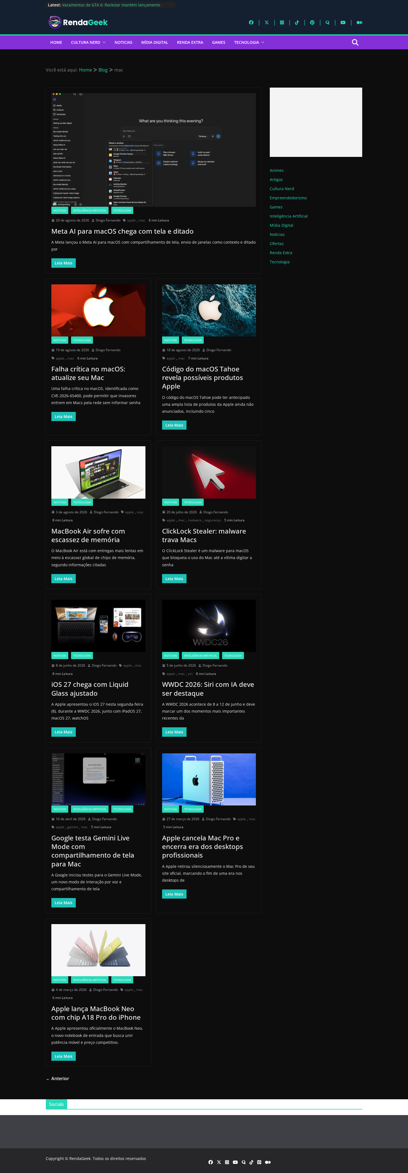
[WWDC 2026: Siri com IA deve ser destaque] (209, 626)
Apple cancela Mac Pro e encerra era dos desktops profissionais (202, 846)
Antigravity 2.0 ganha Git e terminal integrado (104, 4)
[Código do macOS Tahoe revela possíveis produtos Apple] (209, 310)
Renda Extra (190, 42)
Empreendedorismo (288, 197)
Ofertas (277, 243)
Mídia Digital (154, 42)
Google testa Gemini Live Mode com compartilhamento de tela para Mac (92, 850)
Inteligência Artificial (89, 210)
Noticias (123, 42)
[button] (103, 42)
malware (195, 520)
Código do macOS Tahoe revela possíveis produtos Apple (202, 377)
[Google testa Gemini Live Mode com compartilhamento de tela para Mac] (98, 779)
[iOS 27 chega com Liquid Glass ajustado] (98, 626)
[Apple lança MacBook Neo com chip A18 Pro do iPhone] (98, 950)
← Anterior (57, 1078)
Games (218, 42)
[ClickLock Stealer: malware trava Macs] (209, 472)
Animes (277, 170)
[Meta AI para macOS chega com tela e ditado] (153, 150)
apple (131, 220)
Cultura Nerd (85, 42)
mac (142, 220)
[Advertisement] (316, 122)
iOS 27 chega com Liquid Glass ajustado (90, 688)
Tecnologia (246, 42)
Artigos (276, 179)
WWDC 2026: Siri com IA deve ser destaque (208, 688)
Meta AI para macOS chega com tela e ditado (122, 231)
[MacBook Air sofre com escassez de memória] (98, 472)
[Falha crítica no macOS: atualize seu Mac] (98, 310)
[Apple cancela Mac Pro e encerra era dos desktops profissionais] (209, 779)
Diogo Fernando (108, 220)
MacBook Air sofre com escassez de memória (88, 535)
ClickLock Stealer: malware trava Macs (204, 535)
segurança (213, 520)
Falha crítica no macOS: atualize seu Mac (88, 373)
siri (190, 673)
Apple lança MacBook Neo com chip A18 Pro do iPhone (96, 1013)
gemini (72, 827)
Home (56, 42)
